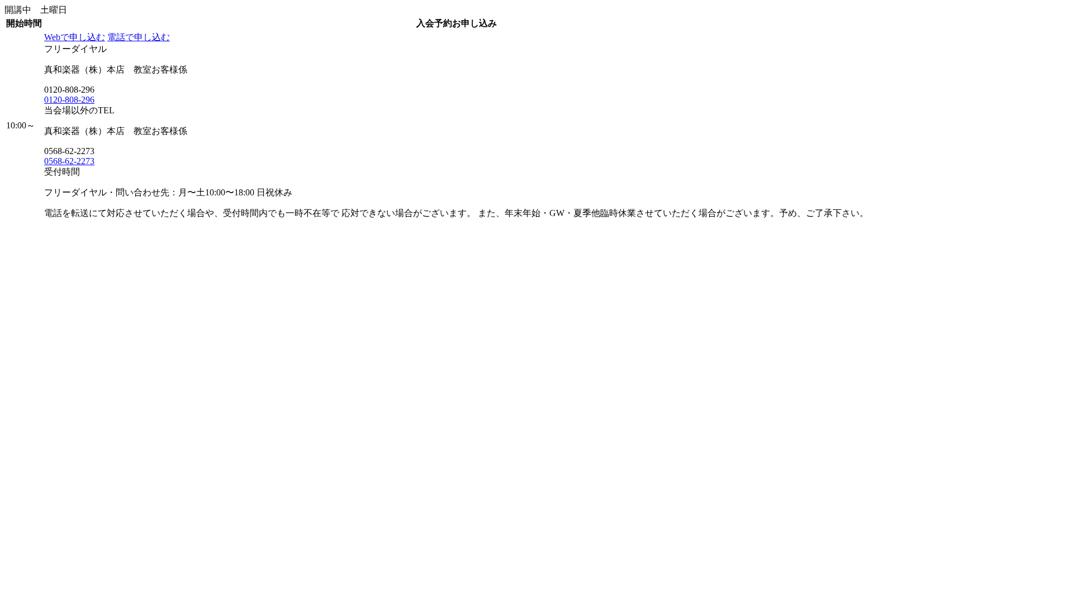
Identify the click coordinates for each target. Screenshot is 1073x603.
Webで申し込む (74, 37)
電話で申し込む (138, 37)
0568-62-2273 (69, 161)
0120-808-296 (69, 99)
